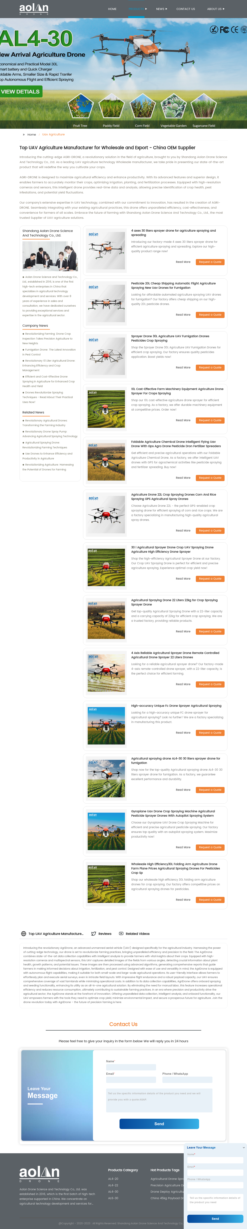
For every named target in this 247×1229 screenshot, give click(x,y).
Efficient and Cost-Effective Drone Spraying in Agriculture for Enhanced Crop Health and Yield (48, 381)
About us (214, 9)
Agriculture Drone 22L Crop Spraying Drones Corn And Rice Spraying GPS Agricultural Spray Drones (173, 496)
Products (136, 9)
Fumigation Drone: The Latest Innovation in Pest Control (49, 352)
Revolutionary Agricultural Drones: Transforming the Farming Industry (45, 423)
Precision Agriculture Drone (170, 1185)
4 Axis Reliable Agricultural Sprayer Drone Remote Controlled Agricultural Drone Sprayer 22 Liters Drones (175, 655)
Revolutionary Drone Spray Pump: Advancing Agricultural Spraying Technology (50, 434)
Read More (183, 262)
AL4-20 (113, 1179)
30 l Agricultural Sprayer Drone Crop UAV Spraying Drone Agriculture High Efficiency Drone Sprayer (172, 549)
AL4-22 (113, 1185)
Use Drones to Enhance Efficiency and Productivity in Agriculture (47, 456)
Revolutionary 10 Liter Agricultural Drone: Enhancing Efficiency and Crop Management (48, 365)
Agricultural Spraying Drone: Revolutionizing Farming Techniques (44, 445)
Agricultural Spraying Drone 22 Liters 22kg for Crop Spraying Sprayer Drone (174, 602)
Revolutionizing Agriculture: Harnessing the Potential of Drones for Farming (48, 467)
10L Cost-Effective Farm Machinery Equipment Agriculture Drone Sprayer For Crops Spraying (177, 391)
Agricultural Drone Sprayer (170, 1179)
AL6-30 (113, 1198)
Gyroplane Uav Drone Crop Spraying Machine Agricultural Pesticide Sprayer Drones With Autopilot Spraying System (173, 813)
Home (112, 9)
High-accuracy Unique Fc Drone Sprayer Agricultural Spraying (176, 705)
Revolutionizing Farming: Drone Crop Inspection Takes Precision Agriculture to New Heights (47, 338)
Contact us (185, 9)
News (160, 9)
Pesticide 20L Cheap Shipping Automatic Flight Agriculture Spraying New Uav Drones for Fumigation (173, 285)
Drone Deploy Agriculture (169, 1192)
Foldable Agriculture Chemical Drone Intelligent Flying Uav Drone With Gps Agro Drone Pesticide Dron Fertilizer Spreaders (176, 444)
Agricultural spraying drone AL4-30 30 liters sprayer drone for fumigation (175, 760)
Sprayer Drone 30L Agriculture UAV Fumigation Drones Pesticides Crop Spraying (170, 338)
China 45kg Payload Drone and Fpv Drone (170, 1198)
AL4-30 (113, 1192)
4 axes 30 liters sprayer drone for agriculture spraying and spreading (173, 232)
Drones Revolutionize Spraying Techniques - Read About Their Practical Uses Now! (47, 397)
